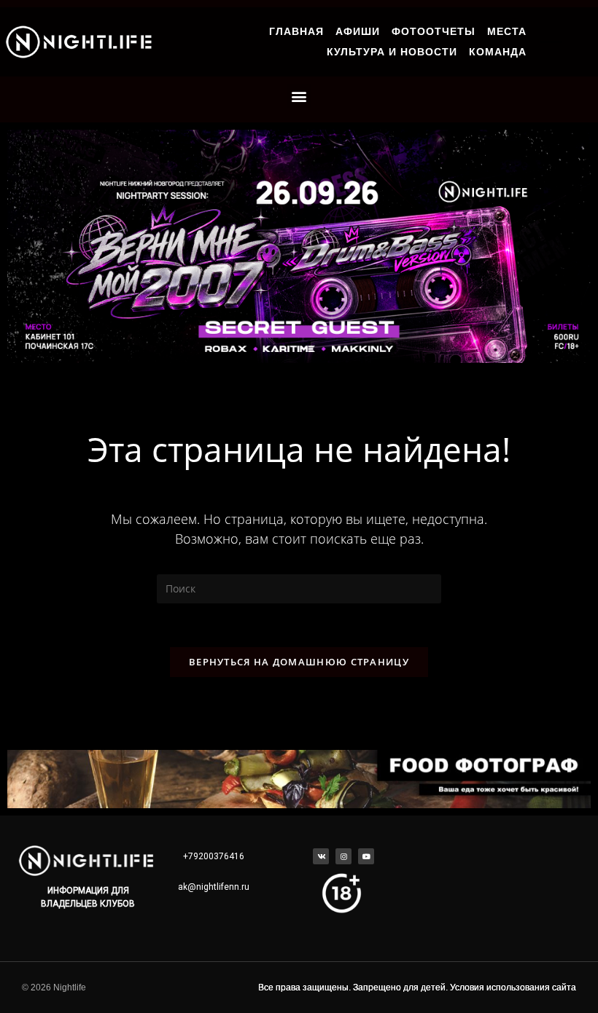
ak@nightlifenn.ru (213, 887)
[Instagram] (343, 856)
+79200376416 (213, 856)
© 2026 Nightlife (54, 987)
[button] (299, 96)
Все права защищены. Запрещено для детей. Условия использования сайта (417, 987)
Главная (296, 31)
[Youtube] (366, 856)
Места (507, 31)
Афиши (357, 31)
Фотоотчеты (433, 31)
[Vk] (321, 856)
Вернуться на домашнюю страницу (299, 661)
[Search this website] (299, 588)
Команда (498, 52)
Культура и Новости (392, 52)
